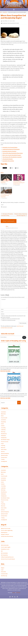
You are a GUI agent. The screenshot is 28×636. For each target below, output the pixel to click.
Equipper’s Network (5, 532)
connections (3, 418)
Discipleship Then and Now (8, 160)
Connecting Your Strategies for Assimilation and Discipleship (6, 195)
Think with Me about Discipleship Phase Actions (12, 152)
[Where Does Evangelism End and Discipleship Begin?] (10, 39)
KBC (2, 549)
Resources (3, 446)
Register (2, 566)
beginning (5, 201)
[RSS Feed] (15, 595)
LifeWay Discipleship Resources (7, 555)
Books (2, 414)
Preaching (3, 444)
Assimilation (3, 410)
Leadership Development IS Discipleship (11, 148)
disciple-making (10, 201)
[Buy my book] (17, 595)
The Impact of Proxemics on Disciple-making (7, 213)
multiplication (22, 201)
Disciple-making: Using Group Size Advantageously (20, 213)
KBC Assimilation (4, 551)
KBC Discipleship (4, 553)
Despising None (4, 531)
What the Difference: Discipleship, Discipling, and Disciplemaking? (18, 182)
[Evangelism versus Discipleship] (6, 177)
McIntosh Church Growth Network (8, 557)
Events (2, 422)
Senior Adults (3, 448)
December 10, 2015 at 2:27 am (12, 226)
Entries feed (3, 570)
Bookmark (4, 205)
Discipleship (5, 12)
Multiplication (4, 436)
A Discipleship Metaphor (7, 158)
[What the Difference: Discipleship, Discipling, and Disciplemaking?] (19, 177)
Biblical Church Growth (5, 527)
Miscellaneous (4, 432)
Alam (7, 224)
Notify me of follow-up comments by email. (11, 317)
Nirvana (13, 591)
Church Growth (4, 416)
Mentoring (10, 22)
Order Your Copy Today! (5, 396)
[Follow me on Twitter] (10, 595)
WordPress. (18, 591)
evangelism (16, 201)
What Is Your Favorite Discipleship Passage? (11, 154)
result (2, 203)
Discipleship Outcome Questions (9, 150)
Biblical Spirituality (5, 543)
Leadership (3, 428)
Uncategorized (4, 459)
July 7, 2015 (12, 20)
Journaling (3, 426)
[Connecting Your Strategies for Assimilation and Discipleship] (6, 189)
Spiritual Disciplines (5, 452)
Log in (2, 568)
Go (24, 336)
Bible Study (3, 412)
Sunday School (4, 456)
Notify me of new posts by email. (8, 318)
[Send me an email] (12, 595)
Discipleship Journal (5, 547)
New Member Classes (5, 438)
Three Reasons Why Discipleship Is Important (11, 156)
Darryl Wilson (5, 20)
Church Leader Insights (5, 545)
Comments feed (4, 572)
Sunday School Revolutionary (7, 534)
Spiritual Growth (15, 22)
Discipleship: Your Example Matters (9, 146)
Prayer (2, 442)
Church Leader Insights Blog (6, 528)
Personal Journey (4, 440)
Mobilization (3, 434)
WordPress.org (4, 574)
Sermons (3, 450)
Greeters (2, 424)
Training (2, 457)
